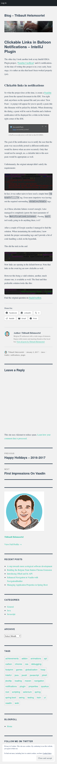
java (17, 675)
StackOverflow (35, 297)
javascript (34, 675)
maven (28, 680)
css (26, 664)
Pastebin (47, 92)
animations (36, 658)
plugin (23, 355)
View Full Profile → (13, 544)
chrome (18, 664)
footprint (9, 669)
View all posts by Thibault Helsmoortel (31, 341)
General (10, 606)
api (45, 658)
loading (18, 680)
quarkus (45, 686)
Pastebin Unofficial (26, 62)
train (39, 697)
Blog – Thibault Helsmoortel (24, 15)
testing (31, 697)
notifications (15, 355)
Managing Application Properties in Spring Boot (27, 584)
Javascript (11, 614)
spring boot (10, 697)
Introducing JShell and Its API (19, 573)
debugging (36, 664)
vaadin (8, 703)
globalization (31, 669)
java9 (24, 675)
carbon (8, 664)
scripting (16, 691)
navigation (39, 680)
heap (43, 669)
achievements (12, 658)
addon (25, 658)
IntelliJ (6, 355)
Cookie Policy (47, 753)
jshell (44, 675)
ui (45, 697)
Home (9, 726)
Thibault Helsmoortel (16, 352)
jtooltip (8, 680)
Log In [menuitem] (3, 3)
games (19, 669)
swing (22, 697)
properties (33, 686)
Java (43, 352)
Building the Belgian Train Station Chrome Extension (29, 569)
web (17, 703)
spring (38, 691)
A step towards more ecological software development (29, 566)
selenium (27, 691)
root (7, 691)
